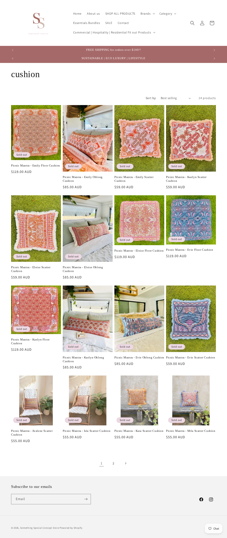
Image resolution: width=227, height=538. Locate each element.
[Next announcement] (214, 50)
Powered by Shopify (71, 527)
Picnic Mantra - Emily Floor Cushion (35, 165)
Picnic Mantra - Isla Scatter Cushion (87, 430)
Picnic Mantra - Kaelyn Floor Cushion (30, 341)
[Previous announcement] (13, 50)
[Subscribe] (86, 499)
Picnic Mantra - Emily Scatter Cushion (133, 178)
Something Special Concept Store (39, 527)
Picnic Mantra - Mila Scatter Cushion (190, 430)
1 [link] (101, 463)
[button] (147, 13)
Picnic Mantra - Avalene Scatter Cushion (32, 432)
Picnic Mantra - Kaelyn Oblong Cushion (83, 359)
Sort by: (151, 98)
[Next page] (125, 463)
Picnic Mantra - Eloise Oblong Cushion (83, 269)
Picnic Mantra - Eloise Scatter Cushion (31, 269)
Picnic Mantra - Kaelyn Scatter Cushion (186, 178)
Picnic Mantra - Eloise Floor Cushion (139, 250)
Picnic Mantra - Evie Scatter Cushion (190, 357)
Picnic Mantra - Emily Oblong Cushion (83, 178)
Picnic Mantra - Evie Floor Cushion (189, 249)
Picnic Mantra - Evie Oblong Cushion (139, 357)
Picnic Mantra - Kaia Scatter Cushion (139, 430)
